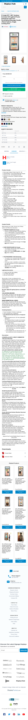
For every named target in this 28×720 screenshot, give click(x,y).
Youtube (23, 714)
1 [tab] (12, 53)
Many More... (4, 126)
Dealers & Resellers (14, 608)
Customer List (14, 630)
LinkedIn (19, 714)
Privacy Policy (14, 634)
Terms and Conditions (14, 636)
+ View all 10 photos (5, 66)
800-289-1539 (9, 1)
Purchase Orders (14, 594)
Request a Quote (14, 590)
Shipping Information (14, 592)
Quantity (4, 76)
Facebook (4, 714)
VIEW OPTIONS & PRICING (7, 492)
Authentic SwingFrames (14, 619)
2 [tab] (14, 53)
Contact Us (24, 1)
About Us (14, 628)
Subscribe (23, 650)
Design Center (14, 615)
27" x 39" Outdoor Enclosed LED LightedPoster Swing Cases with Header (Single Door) (20, 481)
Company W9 (14, 598)
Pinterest (14, 714)
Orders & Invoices (14, 606)
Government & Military (14, 596)
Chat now (15, 100)
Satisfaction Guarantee (14, 632)
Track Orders (14, 604)
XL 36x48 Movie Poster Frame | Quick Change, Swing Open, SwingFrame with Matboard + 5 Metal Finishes (20, 547)
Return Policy (14, 610)
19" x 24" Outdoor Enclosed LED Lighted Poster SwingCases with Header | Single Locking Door (7, 481)
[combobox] (14, 7)
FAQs (14, 623)
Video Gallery (14, 621)
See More (3, 112)
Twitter (9, 714)
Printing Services (14, 617)
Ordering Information (14, 588)
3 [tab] (16, 53)
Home (2, 11)
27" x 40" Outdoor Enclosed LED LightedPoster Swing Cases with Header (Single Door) (7, 511)
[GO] (25, 7)
